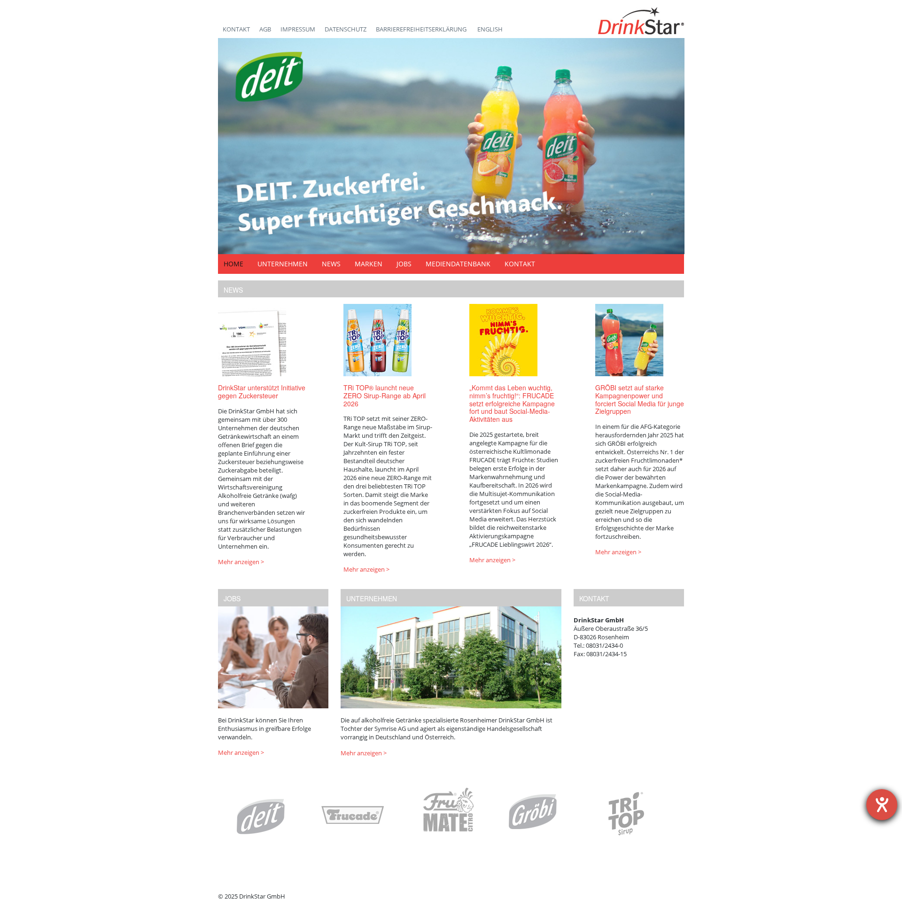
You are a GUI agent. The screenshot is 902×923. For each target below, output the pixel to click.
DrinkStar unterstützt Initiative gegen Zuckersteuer (261, 391)
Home (233, 263)
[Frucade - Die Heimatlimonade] (353, 816)
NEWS (233, 290)
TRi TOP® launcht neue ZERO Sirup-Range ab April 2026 (384, 395)
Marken (368, 263)
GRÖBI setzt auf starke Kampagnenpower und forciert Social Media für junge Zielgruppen (639, 399)
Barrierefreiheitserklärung (422, 29)
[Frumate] (448, 814)
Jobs (404, 263)
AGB (265, 29)
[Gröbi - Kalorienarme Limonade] (533, 812)
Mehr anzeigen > (241, 562)
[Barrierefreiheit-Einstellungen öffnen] (881, 804)
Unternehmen (282, 263)
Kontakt (236, 29)
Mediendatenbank (458, 263)
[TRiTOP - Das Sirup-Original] (625, 814)
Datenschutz (345, 29)
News (331, 263)
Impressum (297, 29)
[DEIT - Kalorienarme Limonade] (260, 816)
